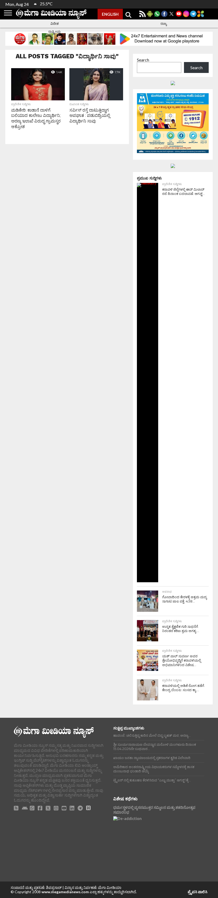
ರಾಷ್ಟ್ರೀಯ (54, 32)
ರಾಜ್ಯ (164, 24)
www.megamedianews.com (65, 891)
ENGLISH (110, 14)
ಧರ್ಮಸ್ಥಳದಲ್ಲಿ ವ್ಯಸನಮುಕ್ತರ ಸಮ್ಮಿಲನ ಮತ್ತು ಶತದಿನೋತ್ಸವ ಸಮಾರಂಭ (154, 810)
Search (143, 59)
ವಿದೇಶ (55, 24)
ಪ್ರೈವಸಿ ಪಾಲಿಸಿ (197, 891)
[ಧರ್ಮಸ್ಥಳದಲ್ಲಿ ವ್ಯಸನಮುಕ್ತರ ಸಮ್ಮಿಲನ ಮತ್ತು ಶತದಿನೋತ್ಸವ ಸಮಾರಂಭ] (158, 840)
